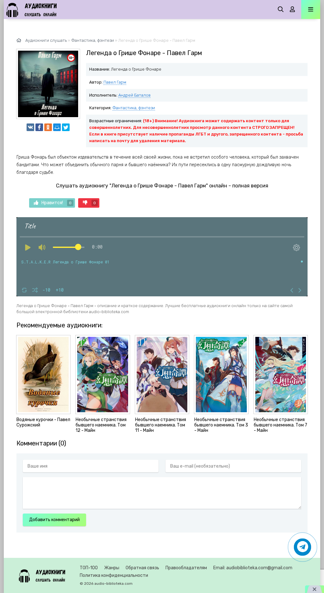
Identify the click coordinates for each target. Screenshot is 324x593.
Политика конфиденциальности (114, 575)
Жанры (111, 568)
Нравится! (56, 202)
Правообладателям (186, 568)
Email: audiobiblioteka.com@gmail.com (252, 568)
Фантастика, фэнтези (133, 107)
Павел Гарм (114, 82)
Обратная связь (142, 568)
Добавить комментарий (54, 519)
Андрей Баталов (134, 95)
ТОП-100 (89, 568)
